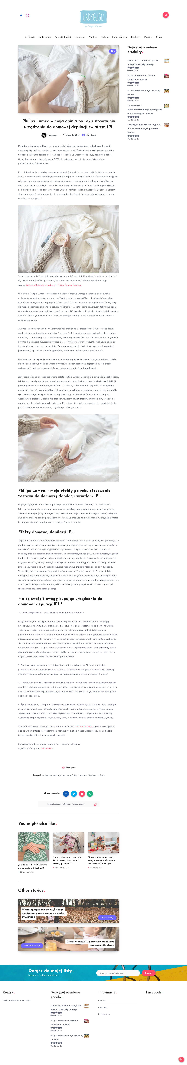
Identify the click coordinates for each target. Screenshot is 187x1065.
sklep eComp (46, 748)
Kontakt (102, 1000)
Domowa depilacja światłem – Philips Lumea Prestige (53, 285)
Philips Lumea (78, 775)
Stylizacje (30, 37)
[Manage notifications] (180, 1059)
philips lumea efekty (95, 775)
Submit (148, 973)
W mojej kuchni (63, 37)
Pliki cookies (104, 1014)
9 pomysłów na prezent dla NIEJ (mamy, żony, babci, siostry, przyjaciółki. (67, 860)
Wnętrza (92, 37)
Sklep (159, 37)
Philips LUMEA (84, 726)
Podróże (148, 37)
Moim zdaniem (120, 37)
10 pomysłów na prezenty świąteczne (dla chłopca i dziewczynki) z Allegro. (101, 860)
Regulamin (103, 1007)
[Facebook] (21, 15)
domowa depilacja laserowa (57, 775)
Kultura (105, 37)
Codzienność (45, 37)
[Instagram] (27, 15)
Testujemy (79, 37)
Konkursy (136, 37)
